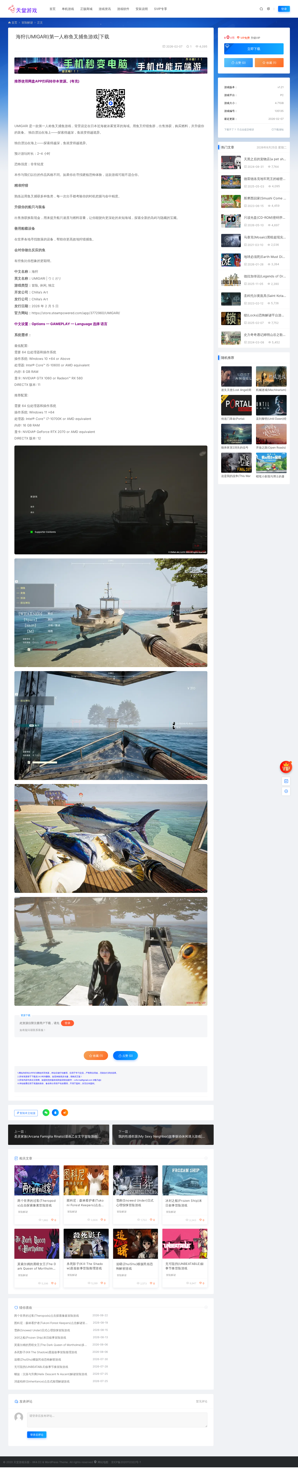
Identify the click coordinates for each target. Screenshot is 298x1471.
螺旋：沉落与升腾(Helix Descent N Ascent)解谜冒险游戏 (50, 1374)
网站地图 (102, 1462)
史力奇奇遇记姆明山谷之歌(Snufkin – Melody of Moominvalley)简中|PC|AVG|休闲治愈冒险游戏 (265, 335)
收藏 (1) (97, 1055)
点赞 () (127, 1055)
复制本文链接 (27, 1113)
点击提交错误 (246, 129)
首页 (52, 9)
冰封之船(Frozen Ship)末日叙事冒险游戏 (183, 1203)
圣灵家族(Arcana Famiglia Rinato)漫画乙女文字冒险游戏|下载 (58, 1136)
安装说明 (142, 9)
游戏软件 (123, 9)
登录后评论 (36, 1434)
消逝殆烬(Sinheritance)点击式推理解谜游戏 (42, 1381)
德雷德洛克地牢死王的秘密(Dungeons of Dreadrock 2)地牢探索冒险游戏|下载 (265, 179)
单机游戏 (68, 9)
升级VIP (255, 37)
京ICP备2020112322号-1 (126, 1462)
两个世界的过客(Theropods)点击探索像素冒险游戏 (36, 1203)
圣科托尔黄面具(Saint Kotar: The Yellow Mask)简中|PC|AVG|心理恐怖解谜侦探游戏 (265, 296)
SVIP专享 (160, 9)
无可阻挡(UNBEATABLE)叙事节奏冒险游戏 (184, 1266)
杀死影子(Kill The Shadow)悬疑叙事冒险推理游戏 (85, 1266)
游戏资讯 (105, 9)
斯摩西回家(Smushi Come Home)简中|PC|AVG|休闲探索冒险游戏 (265, 198)
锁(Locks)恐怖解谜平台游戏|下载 (265, 315)
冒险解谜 (27, 22)
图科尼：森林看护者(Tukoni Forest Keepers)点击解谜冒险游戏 (85, 1202)
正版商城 (86, 9)
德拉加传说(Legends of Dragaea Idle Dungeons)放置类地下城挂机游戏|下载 (265, 276)
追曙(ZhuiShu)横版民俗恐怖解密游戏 (134, 1266)
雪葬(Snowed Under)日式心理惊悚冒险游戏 (135, 1202)
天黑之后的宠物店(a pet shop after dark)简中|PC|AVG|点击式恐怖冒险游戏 (265, 159)
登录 (284, 9)
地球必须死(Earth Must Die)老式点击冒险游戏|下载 (265, 257)
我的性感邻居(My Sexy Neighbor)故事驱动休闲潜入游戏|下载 (162, 1136)
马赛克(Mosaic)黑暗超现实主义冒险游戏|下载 (265, 237)
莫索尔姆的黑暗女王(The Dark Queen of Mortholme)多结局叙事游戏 (36, 1266)
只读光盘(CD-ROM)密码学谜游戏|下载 (265, 217)
